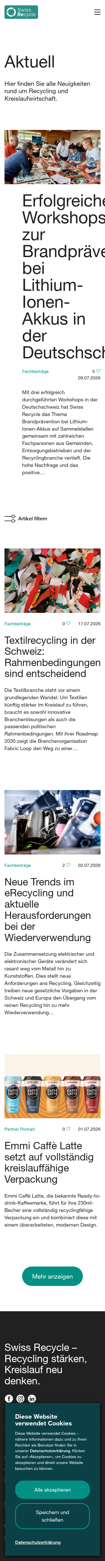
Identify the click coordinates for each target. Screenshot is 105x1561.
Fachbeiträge (35, 371)
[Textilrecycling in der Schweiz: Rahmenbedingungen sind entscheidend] (52, 580)
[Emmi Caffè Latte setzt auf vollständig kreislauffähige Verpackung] (52, 1086)
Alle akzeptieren (52, 1489)
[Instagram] (21, 1399)
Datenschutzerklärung (50, 1450)
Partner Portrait (19, 1129)
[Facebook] (10, 1399)
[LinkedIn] (33, 1399)
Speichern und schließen (52, 1516)
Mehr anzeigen (52, 1276)
